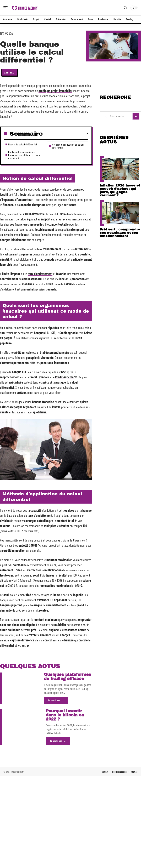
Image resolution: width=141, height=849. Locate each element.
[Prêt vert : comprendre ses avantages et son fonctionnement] (120, 213)
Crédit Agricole (64, 377)
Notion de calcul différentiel (22, 144)
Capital (9, 72)
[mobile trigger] (6, 7)
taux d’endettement (40, 274)
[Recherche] (125, 7)
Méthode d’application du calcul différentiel (68, 146)
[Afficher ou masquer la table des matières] (65, 134)
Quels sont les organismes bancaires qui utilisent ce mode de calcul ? (24, 155)
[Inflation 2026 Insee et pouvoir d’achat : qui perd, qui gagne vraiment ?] (120, 169)
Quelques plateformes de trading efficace (67, 676)
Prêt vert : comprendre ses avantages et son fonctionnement (120, 232)
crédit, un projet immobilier (55, 91)
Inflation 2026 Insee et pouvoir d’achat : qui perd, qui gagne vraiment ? (120, 190)
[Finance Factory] (24, 7)
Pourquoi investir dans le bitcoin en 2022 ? (65, 715)
